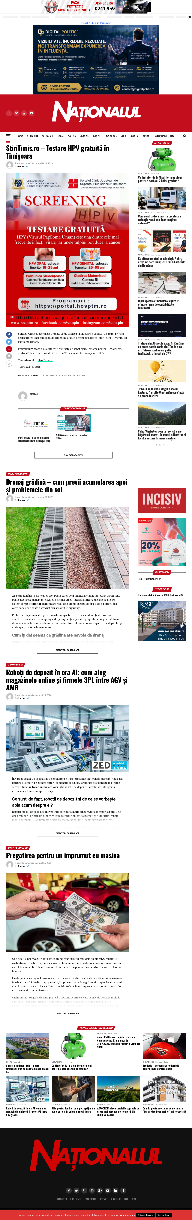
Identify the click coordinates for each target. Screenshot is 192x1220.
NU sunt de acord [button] (145, 1215)
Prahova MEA (176, 595)
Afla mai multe (128, 1215)
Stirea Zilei (32, 135)
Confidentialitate (119, 1199)
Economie (84, 135)
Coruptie (97, 135)
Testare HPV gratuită (74, 376)
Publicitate (75, 1199)
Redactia (134, 135)
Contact (146, 135)
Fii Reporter (61, 1199)
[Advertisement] (162, 465)
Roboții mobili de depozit (27, 811)
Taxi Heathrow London (149, 579)
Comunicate (111, 135)
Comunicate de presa (164, 135)
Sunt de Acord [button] (164, 1215)
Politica (72, 135)
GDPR (123, 135)
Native (21, 166)
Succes (22, 698)
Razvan (21, 500)
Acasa (20, 135)
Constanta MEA (146, 595)
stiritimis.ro (53, 376)
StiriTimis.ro (45, 360)
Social (60, 135)
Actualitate (47, 135)
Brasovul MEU (161, 595)
